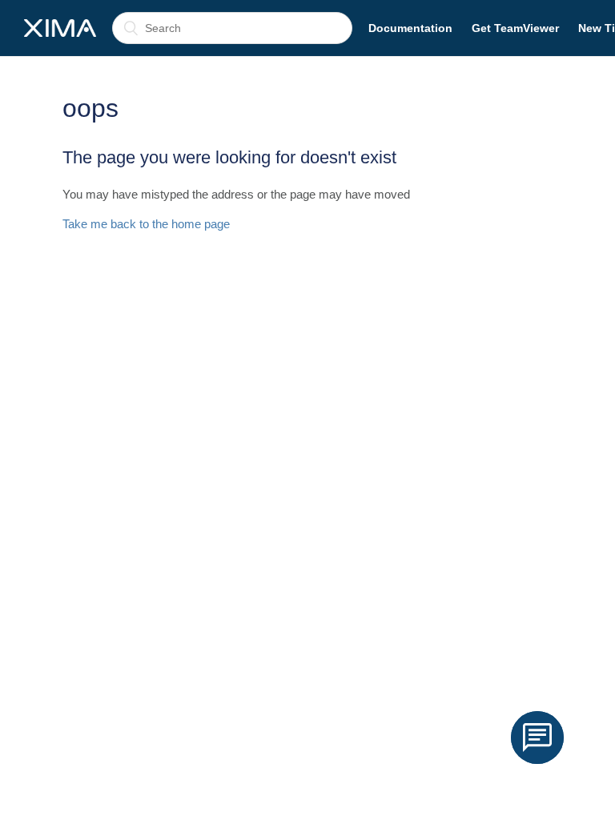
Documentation (410, 28)
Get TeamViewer (515, 28)
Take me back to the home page (146, 224)
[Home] (60, 28)
